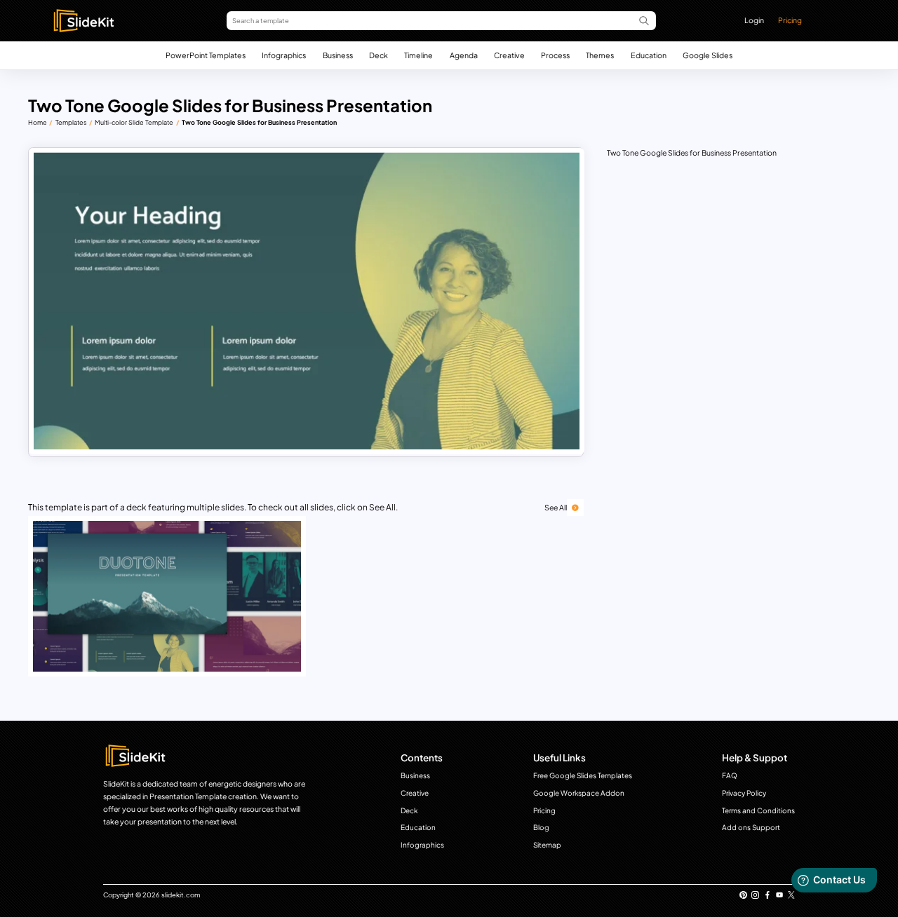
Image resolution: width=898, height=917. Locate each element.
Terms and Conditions (758, 810)
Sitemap (547, 845)
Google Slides (707, 55)
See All (555, 507)
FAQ (729, 775)
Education (648, 55)
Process (555, 55)
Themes (600, 55)
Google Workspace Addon (578, 793)
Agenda (464, 55)
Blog (541, 827)
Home (37, 122)
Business (338, 55)
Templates (71, 122)
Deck (378, 55)
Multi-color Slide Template (134, 122)
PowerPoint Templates (206, 55)
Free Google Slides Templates (582, 775)
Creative (509, 55)
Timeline (418, 55)
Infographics (284, 55)
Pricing (790, 20)
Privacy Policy (744, 793)
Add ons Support (751, 827)
